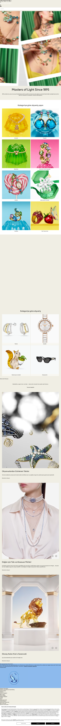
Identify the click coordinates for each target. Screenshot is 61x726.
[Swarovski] (5, 0)
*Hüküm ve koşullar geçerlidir (30, 666)
